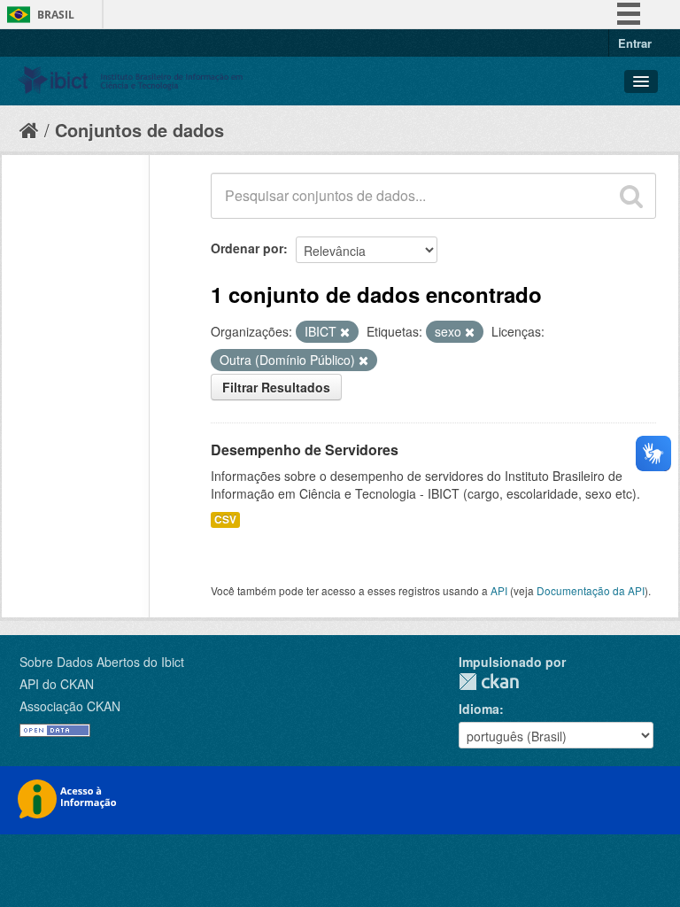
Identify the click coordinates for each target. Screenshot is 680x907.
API (499, 590)
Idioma (479, 708)
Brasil (55, 14)
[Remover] (345, 332)
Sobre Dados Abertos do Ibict (101, 662)
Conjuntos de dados (139, 130)
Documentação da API (591, 590)
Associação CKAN (69, 706)
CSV (225, 519)
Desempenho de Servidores (304, 449)
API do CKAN (56, 684)
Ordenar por (247, 248)
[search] (631, 195)
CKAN (489, 681)
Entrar (635, 43)
